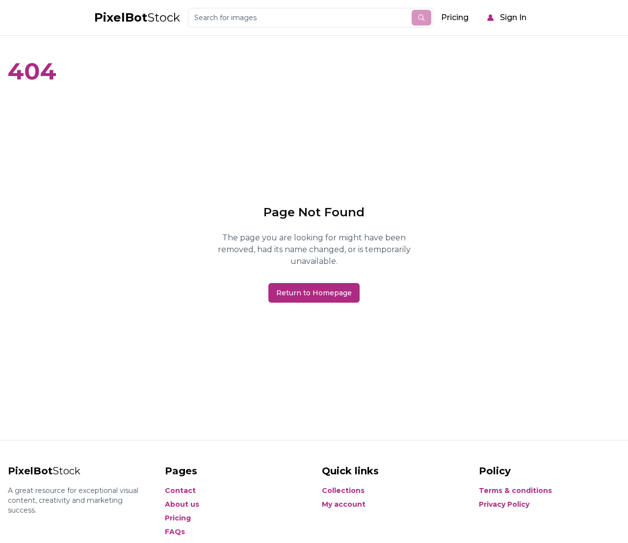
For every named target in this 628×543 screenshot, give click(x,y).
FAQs (175, 531)
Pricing (455, 17)
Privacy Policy (504, 504)
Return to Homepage (314, 292)
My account (344, 504)
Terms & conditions (515, 490)
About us (182, 504)
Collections (343, 490)
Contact (180, 490)
